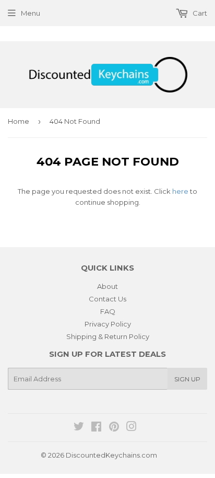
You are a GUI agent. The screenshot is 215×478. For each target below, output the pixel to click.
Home (18, 121)
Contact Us (107, 299)
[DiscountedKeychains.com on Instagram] (131, 428)
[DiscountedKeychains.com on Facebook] (96, 428)
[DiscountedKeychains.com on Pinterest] (114, 428)
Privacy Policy (108, 324)
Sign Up (187, 379)
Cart (199, 13)
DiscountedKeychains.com (111, 455)
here (180, 191)
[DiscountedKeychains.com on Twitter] (79, 428)
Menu (30, 13)
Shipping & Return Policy (107, 336)
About (107, 286)
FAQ (107, 311)
